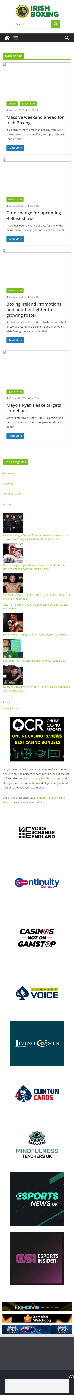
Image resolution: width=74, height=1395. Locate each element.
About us (8, 702)
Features (12, 104)
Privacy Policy (11, 708)
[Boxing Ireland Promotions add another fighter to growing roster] (37, 267)
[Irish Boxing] (7, 37)
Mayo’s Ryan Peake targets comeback (33, 407)
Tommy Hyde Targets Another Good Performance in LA (35, 634)
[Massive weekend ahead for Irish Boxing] (37, 80)
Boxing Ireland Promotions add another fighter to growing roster (33, 309)
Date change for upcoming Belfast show (33, 215)
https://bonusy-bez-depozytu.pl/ (42, 778)
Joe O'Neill (33, 110)
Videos (7, 504)
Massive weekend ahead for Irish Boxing (35, 120)
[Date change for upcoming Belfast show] (37, 176)
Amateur (8, 483)
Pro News (8, 473)
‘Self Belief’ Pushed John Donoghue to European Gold (34, 660)
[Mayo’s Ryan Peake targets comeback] (37, 368)
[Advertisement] (37, 1386)
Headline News (28, 104)
